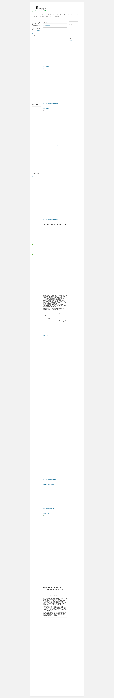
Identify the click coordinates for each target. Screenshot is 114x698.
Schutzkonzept (57, 16)
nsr (49, 25)
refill (55, 479)
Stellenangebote (79, 14)
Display (44, 61)
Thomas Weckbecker (51, 484)
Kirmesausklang (57, 61)
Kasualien (49, 14)
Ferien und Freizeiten (35, 16)
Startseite (33, 14)
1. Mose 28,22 (39, 26)
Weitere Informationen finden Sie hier (36, 33)
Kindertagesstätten (56, 14)
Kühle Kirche (56, 219)
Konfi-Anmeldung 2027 (49, 16)
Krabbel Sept (56, 103)
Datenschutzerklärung (48, 694)
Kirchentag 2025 (42, 16)
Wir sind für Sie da (67, 14)
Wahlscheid (52, 61)
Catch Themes (80, 694)
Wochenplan (73, 14)
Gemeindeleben (44, 14)
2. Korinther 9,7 (39, 30)
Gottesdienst (38, 14)
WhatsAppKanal (49, 684)
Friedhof (61, 14)
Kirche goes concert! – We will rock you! (54, 224)
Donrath (47, 61)
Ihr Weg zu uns (71, 40)
